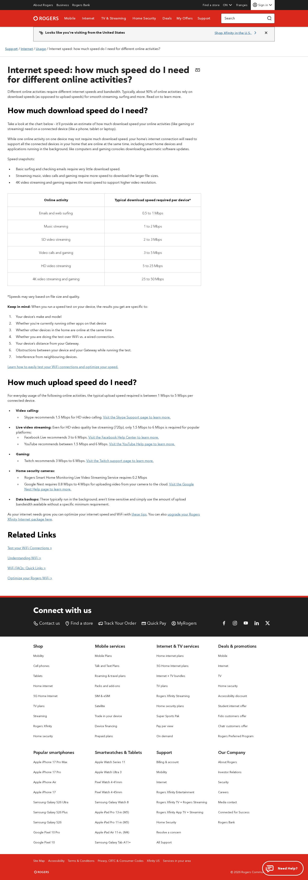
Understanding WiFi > (24, 558)
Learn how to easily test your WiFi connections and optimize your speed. (63, 367)
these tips (139, 514)
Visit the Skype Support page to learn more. (137, 417)
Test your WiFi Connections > (30, 548)
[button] (227, 5)
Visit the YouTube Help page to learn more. (142, 444)
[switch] (242, 5)
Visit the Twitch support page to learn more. (120, 461)
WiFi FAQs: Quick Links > (27, 568)
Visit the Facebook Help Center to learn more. (123, 437)
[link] (43, 5)
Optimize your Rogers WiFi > (30, 578)
